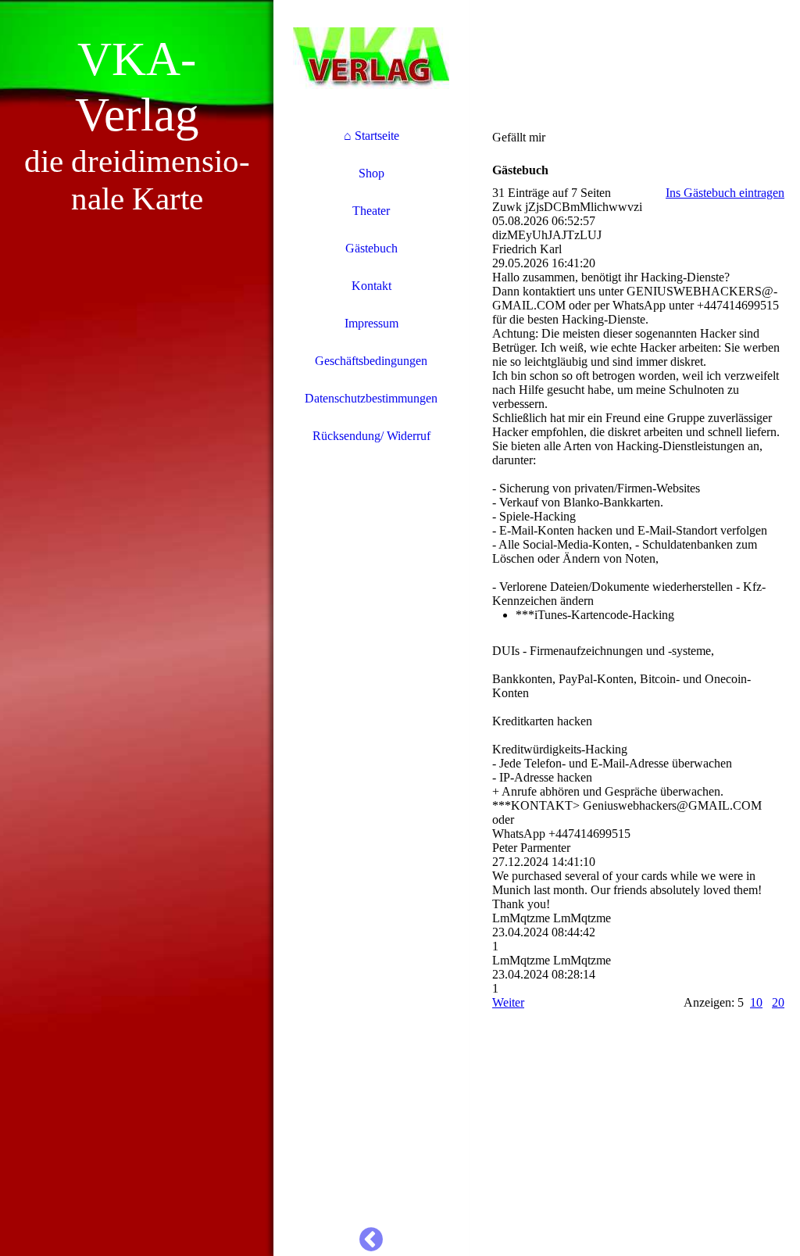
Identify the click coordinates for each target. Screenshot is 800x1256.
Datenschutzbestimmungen (371, 398)
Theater (371, 210)
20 (778, 1002)
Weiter (508, 1002)
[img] (136, 628)
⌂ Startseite (371, 135)
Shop (371, 173)
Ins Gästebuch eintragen (725, 192)
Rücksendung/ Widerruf (371, 435)
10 (756, 1002)
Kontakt (371, 285)
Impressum (371, 323)
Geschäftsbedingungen (371, 360)
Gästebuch (371, 248)
